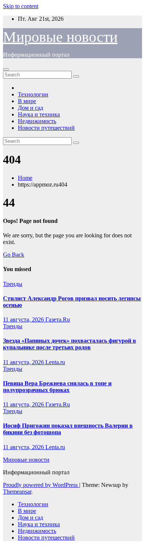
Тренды (12, 284)
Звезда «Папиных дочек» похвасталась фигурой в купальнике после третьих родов (69, 343)
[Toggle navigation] (6, 69)
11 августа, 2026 (24, 319)
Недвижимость (37, 121)
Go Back (13, 254)
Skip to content (20, 6)
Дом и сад (30, 108)
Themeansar (17, 491)
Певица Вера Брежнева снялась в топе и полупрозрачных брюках (57, 386)
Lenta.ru (55, 362)
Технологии (33, 94)
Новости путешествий (46, 128)
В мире (27, 101)
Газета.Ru (57, 319)
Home (25, 178)
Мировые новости (60, 37)
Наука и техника (39, 114)
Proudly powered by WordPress (41, 485)
